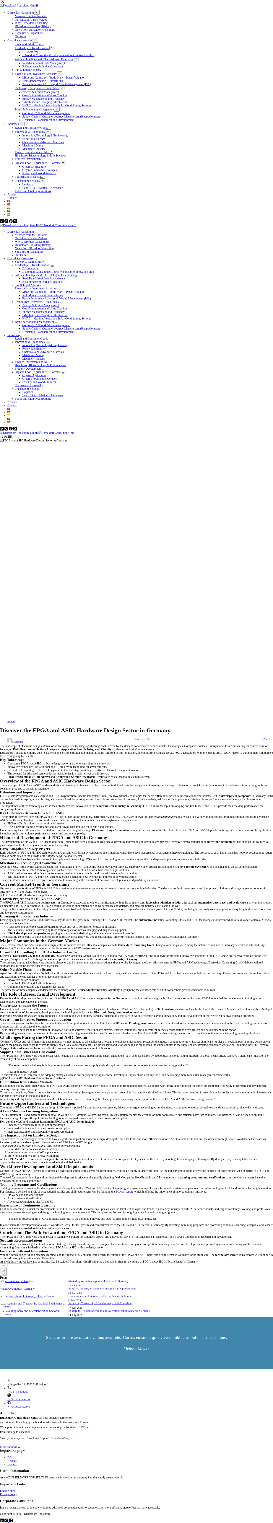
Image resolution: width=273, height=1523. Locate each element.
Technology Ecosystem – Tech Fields (37, 301)
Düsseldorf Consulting (20, 231)
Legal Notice (7, 1490)
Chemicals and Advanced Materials (43, 351)
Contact (12, 405)
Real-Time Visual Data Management (43, 278)
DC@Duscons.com (18, 1399)
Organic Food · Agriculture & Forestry (37, 372)
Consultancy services (19, 258)
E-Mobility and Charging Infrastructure (45, 315)
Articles (12, 402)
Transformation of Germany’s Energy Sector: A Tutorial (100, 1295)
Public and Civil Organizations (33, 398)
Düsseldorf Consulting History (33, 245)
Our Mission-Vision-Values (31, 238)
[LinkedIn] (2, 429)
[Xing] (11, 1521)
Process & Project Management (40, 305)
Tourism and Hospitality (29, 385)
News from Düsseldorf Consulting (35, 248)
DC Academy (30, 268)
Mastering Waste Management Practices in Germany (98, 1281)
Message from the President (31, 235)
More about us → (10, 1447)
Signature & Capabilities (29, 251)
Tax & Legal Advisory (28, 285)
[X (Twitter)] (15, 429)
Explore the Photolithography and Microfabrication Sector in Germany (109, 1310)
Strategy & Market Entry (29, 261)
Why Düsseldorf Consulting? (32, 241)
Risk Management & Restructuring (42, 295)
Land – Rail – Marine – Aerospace (42, 395)
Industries (13, 335)
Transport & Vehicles (27, 388)
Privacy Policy (8, 1494)
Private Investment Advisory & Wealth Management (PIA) (56, 298)
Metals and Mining (33, 355)
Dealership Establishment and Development (48, 331)
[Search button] (3, 1271)
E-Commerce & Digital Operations (42, 281)
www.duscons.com (18, 1406)
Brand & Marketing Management (34, 321)
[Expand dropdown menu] (36, 232)
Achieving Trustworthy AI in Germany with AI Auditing (100, 1303)
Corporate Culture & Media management (46, 325)
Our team (20, 255)
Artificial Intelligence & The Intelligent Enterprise (44, 275)
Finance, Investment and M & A (34, 361)
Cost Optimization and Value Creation (44, 308)
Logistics (27, 392)
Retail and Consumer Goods (31, 338)
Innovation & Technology (30, 341)
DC (9, 1457)
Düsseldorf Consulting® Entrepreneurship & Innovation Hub (58, 271)
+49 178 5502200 (17, 1391)
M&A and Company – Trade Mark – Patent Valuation (53, 291)
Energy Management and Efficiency (43, 311)
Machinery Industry (33, 358)
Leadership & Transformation (32, 265)
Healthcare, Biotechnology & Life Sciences (40, 365)
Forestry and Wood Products (39, 382)
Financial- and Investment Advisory (36, 288)
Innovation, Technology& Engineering (45, 345)
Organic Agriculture (34, 375)
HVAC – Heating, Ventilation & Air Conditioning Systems (56, 318)
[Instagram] (6, 429)
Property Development (28, 368)
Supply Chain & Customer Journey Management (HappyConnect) (61, 328)
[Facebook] (11, 429)
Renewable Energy (33, 348)
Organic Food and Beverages (39, 378)
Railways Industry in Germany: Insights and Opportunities (102, 1288)
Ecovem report (124, 1191)
